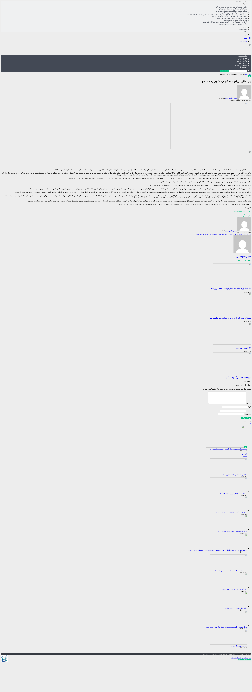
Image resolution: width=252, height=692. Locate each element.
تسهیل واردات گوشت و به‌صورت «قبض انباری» (232, 13)
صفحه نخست (243, 56)
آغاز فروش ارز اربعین (243, 348)
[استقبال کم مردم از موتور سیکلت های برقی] (228, 491)
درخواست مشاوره (241, 65)
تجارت (242, 216)
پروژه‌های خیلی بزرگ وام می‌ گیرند (237, 377)
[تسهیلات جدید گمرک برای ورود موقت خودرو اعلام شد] (232, 314)
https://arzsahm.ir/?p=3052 (242, 211)
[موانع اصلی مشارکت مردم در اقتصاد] (228, 606)
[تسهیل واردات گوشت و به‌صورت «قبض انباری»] (228, 529)
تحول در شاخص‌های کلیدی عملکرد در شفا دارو (232, 18)
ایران (249, 216)
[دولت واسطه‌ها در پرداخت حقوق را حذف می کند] (228, 473)
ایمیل (249, 410)
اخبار (246, 74)
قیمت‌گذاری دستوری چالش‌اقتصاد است (234, 589)
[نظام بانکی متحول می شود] (228, 644)
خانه (249, 74)
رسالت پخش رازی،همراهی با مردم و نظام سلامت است (229, 16)
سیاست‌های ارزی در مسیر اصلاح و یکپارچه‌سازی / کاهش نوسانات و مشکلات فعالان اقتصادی (217, 14)
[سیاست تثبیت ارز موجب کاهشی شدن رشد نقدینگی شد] (228, 569)
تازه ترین (244, 454)
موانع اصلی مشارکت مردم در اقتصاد (235, 608)
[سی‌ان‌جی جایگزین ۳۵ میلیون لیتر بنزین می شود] (233, 510)
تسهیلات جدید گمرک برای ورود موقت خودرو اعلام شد (230, 318)
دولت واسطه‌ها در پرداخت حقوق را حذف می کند (231, 7)
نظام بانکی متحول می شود (238, 646)
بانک (246, 216)
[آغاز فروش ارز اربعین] (232, 344)
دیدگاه (248, 403)
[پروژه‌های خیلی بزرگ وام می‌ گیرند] (232, 373)
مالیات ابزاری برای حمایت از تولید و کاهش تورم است (230, 288)
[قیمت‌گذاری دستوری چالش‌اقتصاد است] (228, 587)
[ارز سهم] (247, 38)
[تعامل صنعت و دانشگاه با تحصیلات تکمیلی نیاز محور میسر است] (228, 625)
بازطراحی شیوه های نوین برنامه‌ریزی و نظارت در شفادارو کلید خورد (225, 22)
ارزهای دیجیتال (242, 59)
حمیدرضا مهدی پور (231, 98)
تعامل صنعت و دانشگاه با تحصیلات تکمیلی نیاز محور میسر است (226, 627)
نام (249, 407)
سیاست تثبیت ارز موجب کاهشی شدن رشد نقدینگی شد (229, 570)
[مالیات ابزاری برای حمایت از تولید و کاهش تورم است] (232, 284)
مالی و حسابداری (241, 63)
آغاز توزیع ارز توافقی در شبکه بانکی (235, 20)
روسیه (238, 216)
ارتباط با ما (243, 67)
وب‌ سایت (248, 414)
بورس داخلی (243, 58)
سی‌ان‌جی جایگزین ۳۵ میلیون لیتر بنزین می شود (231, 11)
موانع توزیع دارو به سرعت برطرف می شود (233, 24)
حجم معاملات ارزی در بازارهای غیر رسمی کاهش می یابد (228, 449)
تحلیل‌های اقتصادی (241, 61)
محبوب (245, 456)
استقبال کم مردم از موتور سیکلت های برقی (233, 9)
